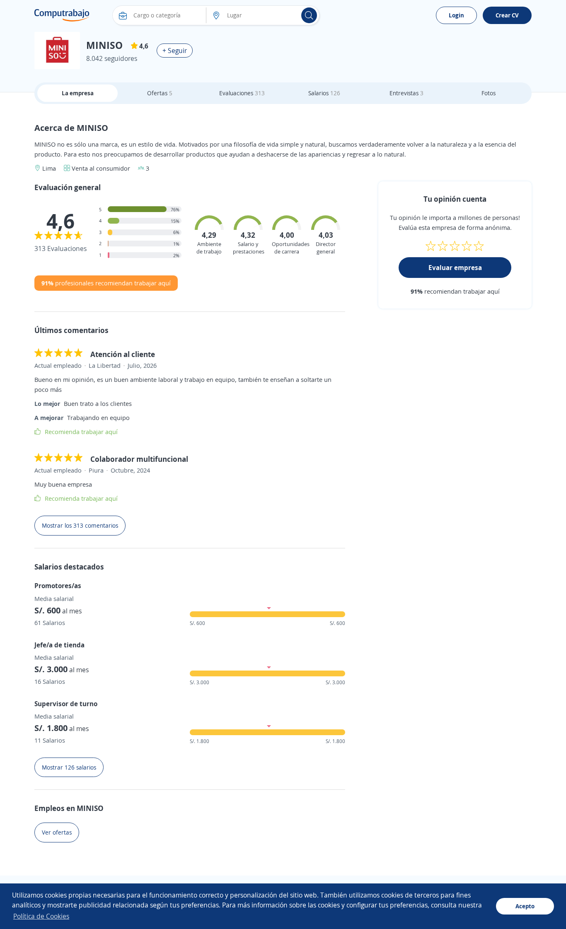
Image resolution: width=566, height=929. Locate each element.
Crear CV (507, 15)
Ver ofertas (57, 832)
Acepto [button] (525, 906)
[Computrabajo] (61, 15)
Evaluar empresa (455, 267)
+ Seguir (174, 50)
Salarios (324, 93)
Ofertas (159, 93)
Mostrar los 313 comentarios (80, 525)
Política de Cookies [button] (41, 916)
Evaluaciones (242, 93)
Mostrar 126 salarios (69, 767)
